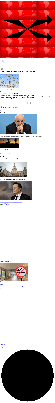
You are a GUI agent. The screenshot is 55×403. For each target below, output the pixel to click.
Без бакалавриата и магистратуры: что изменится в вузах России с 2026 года (12, 179)
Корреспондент (2, 56)
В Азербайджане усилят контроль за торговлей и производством (7, 110)
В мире (3, 61)
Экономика (3, 62)
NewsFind (1, 180)
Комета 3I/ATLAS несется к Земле (5, 261)
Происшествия (4, 63)
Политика (3, 344)
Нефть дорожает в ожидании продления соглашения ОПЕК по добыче (8, 149)
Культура (3, 65)
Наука (2, 64)
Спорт (2, 66)
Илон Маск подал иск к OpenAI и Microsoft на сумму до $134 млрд (11, 202)
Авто (2, 67)
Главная (3, 60)
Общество (4, 281)
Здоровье (1, 281)
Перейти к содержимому (3, 0)
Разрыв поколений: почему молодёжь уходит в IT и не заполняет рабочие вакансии (14, 286)
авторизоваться (14, 153)
